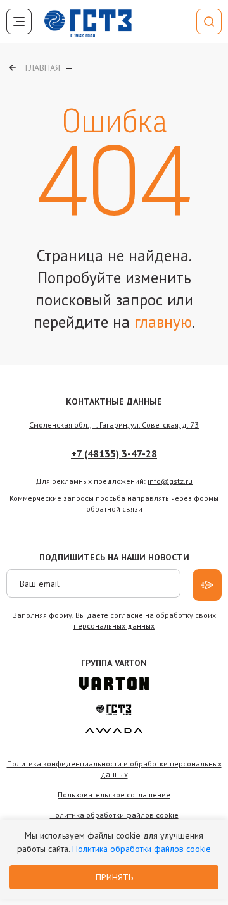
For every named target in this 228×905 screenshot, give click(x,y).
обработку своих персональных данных (144, 620)
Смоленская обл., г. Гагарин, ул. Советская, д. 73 (114, 424)
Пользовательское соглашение (114, 794)
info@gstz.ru (170, 481)
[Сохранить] (207, 585)
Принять (114, 877)
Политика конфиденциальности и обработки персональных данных (114, 769)
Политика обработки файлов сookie (114, 815)
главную (163, 322)
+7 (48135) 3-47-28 (114, 453)
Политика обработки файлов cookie (141, 848)
